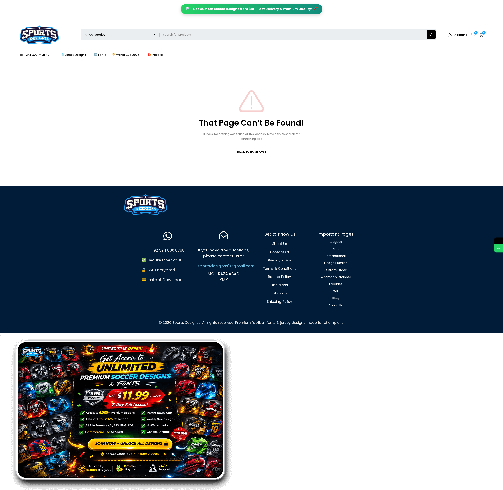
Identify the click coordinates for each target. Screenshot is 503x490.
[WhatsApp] (498, 248)
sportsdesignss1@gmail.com (226, 266)
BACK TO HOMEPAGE (251, 152)
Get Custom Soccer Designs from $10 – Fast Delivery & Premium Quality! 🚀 (255, 9)
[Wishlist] (473, 34)
